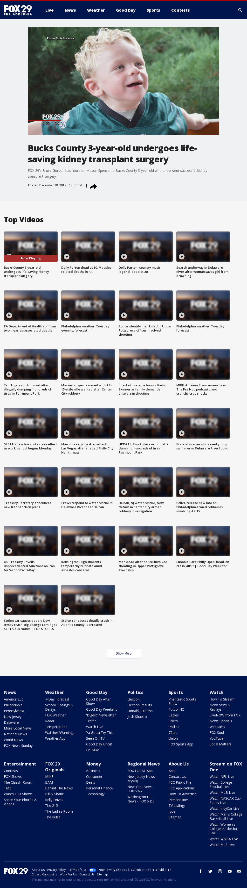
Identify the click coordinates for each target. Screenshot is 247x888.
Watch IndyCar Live (225, 808)
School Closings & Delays (59, 707)
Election (133, 699)
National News (15, 734)
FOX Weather (55, 715)
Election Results (139, 705)
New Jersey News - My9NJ (142, 778)
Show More (123, 653)
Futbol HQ (177, 709)
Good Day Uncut (99, 744)
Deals (90, 782)
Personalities (179, 799)
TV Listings (177, 805)
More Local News (18, 728)
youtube (229, 871)
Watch (216, 692)
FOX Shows (13, 776)
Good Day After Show (98, 701)
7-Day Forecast (57, 699)
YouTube (217, 738)
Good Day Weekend (101, 709)
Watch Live (94, 726)
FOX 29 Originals (54, 766)
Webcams (217, 726)
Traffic (91, 721)
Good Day (96, 692)
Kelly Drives (54, 799)
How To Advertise (183, 794)
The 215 (51, 805)
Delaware (11, 722)
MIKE (49, 776)
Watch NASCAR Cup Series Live (225, 800)
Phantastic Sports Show (182, 701)
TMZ (7, 788)
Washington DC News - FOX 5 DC (141, 798)
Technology (95, 794)
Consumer (94, 776)
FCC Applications (182, 788)
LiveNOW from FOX (225, 715)
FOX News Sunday (18, 745)
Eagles (174, 715)
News (10, 692)
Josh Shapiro (137, 716)
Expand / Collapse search (240, 10)
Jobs (172, 811)
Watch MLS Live (222, 844)
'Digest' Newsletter (101, 715)
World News (13, 739)
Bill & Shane (54, 794)
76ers (173, 732)
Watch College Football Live (221, 784)
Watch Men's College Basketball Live (226, 816)
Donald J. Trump (140, 710)
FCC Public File (180, 782)
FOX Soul (217, 732)
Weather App (55, 738)
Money (93, 764)
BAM (49, 782)
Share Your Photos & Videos (20, 801)
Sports (176, 692)
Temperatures (56, 726)
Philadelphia (13, 705)
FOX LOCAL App (140, 770)
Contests (11, 770)
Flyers (173, 721)
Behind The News (59, 788)
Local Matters (220, 744)
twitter (210, 871)
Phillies (174, 726)
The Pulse (53, 817)
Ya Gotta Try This (99, 732)
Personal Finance (99, 788)
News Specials (221, 721)
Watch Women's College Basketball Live (224, 828)
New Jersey (12, 716)
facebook (201, 871)
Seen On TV (95, 738)
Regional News (143, 764)
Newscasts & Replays (220, 707)
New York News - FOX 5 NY (141, 788)
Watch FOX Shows (18, 794)
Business (93, 770)
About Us (179, 764)
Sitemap (175, 817)
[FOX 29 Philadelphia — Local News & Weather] (20, 10)
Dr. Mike (92, 750)
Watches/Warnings (59, 732)
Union (173, 738)
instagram (220, 871)
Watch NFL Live (222, 776)
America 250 (13, 699)
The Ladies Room (59, 811)
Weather (54, 692)
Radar (49, 721)
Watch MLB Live (222, 792)
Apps (172, 770)
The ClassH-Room (18, 782)
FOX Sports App (181, 744)
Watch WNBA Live (224, 839)
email (239, 871)
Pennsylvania (14, 710)
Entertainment (20, 764)
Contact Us (177, 776)
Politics (135, 692)
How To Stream (222, 699)
